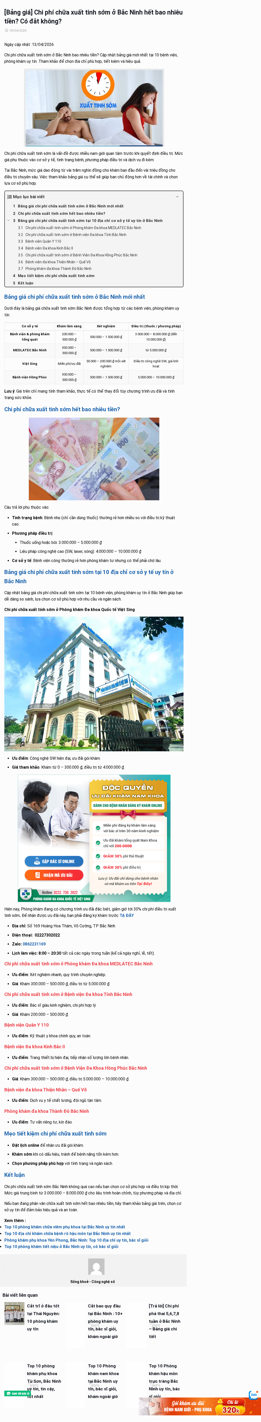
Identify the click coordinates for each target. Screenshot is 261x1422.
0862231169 (34, 944)
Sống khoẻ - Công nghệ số (92, 1282)
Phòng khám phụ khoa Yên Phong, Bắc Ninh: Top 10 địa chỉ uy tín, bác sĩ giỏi (76, 1240)
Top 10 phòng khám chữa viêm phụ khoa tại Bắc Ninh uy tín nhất (64, 1227)
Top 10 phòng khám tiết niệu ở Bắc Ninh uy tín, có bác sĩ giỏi (61, 1246)
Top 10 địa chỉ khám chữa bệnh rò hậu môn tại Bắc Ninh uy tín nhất (67, 1233)
